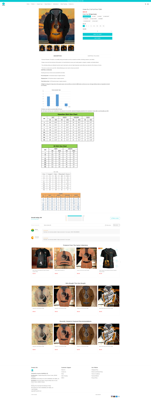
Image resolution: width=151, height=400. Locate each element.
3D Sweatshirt (106, 16)
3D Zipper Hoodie (93, 14)
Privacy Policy (95, 377)
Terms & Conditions (96, 373)
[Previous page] (39, 48)
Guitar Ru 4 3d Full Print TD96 (82, 308)
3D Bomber (100, 18)
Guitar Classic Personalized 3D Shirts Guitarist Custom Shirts (107, 271)
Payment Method (95, 375)
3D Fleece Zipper (93, 18)
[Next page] (74, 48)
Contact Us (71, 4)
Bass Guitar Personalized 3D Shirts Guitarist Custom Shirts (41, 271)
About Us (63, 369)
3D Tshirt (94, 16)
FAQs (62, 373)
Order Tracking (64, 4)
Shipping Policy (95, 369)
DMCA (62, 377)
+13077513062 (34, 389)
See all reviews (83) (35, 219)
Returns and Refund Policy (97, 371)
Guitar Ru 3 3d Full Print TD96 (38, 308)
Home (28, 4)
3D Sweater (86, 18)
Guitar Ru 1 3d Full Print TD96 (60, 308)
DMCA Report (98, 394)
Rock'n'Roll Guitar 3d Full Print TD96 (106, 308)
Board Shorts (48, 4)
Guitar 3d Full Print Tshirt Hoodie (83, 270)
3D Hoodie (99, 16)
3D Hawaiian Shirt (87, 21)
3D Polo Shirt (95, 21)
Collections (55, 4)
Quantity (84, 28)
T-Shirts (32, 4)
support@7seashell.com (36, 390)
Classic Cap (39, 4)
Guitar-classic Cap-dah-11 (60, 270)
